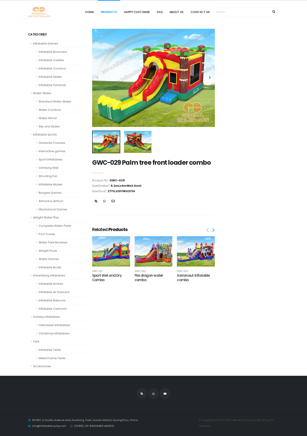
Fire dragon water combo (149, 277)
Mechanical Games (53, 209)
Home (89, 12)
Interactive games (52, 151)
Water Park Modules (53, 242)
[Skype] (96, 201)
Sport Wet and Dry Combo (107, 277)
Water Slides (42, 93)
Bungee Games (50, 193)
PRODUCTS (109, 12)
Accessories (42, 366)
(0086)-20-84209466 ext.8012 (94, 426)
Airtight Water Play (46, 217)
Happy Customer (137, 12)
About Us (176, 12)
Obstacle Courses (52, 143)
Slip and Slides (49, 126)
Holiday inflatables (46, 317)
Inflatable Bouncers (53, 52)
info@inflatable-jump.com (49, 426)
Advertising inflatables (49, 275)
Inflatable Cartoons (53, 309)
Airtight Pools (48, 251)
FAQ (160, 12)
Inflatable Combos (52, 68)
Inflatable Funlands (52, 85)
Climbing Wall (48, 168)
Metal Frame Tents (52, 358)
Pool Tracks (47, 234)
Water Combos (50, 110)
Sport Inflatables (50, 159)
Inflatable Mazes (50, 184)
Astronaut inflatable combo (193, 277)
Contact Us (200, 12)
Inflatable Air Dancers (54, 292)
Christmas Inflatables (54, 333)
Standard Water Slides (55, 101)
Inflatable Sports (45, 134)
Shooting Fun (48, 176)
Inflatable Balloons (52, 300)
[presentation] (98, 77)
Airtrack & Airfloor (51, 201)
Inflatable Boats (50, 267)
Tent (36, 341)
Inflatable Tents (50, 350)
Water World (48, 118)
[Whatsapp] (104, 201)
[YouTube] (165, 393)
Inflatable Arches (51, 284)
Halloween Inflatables (54, 325)
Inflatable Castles (51, 60)
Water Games (49, 259)
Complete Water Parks (55, 226)
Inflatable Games (45, 43)
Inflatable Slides (50, 77)
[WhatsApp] (153, 393)
